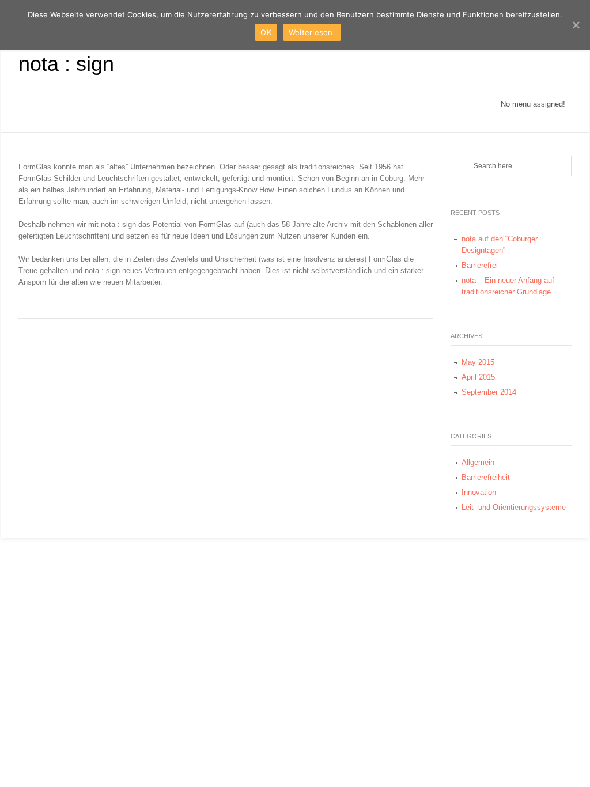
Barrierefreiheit (486, 477)
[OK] (575, 25)
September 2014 (489, 392)
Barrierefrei (480, 265)
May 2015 (478, 362)
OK (265, 32)
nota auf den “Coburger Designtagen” (500, 244)
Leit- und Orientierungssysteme (514, 507)
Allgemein (478, 462)
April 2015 (478, 377)
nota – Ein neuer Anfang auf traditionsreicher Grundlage (508, 286)
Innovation (479, 492)
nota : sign (66, 63)
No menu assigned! (533, 104)
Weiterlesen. (312, 32)
